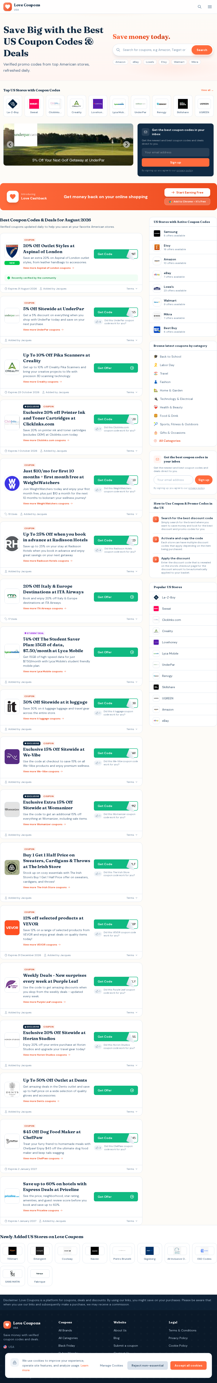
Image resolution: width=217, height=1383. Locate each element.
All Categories (68, 1338)
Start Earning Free (189, 192)
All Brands (65, 1330)
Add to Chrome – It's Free (190, 201)
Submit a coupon (126, 1345)
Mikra (195, 62)
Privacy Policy (178, 1338)
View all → (207, 90)
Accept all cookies (188, 1365)
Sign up (175, 162)
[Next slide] (126, 144)
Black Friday (66, 1345)
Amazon (120, 62)
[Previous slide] (10, 144)
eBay (136, 62)
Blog (117, 1338)
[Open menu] (210, 7)
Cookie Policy (178, 1345)
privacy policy (185, 170)
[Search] (199, 7)
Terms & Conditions (182, 1330)
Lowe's (150, 62)
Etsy (164, 62)
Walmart (179, 62)
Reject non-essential (148, 1365)
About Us (120, 1330)
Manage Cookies (111, 1365)
